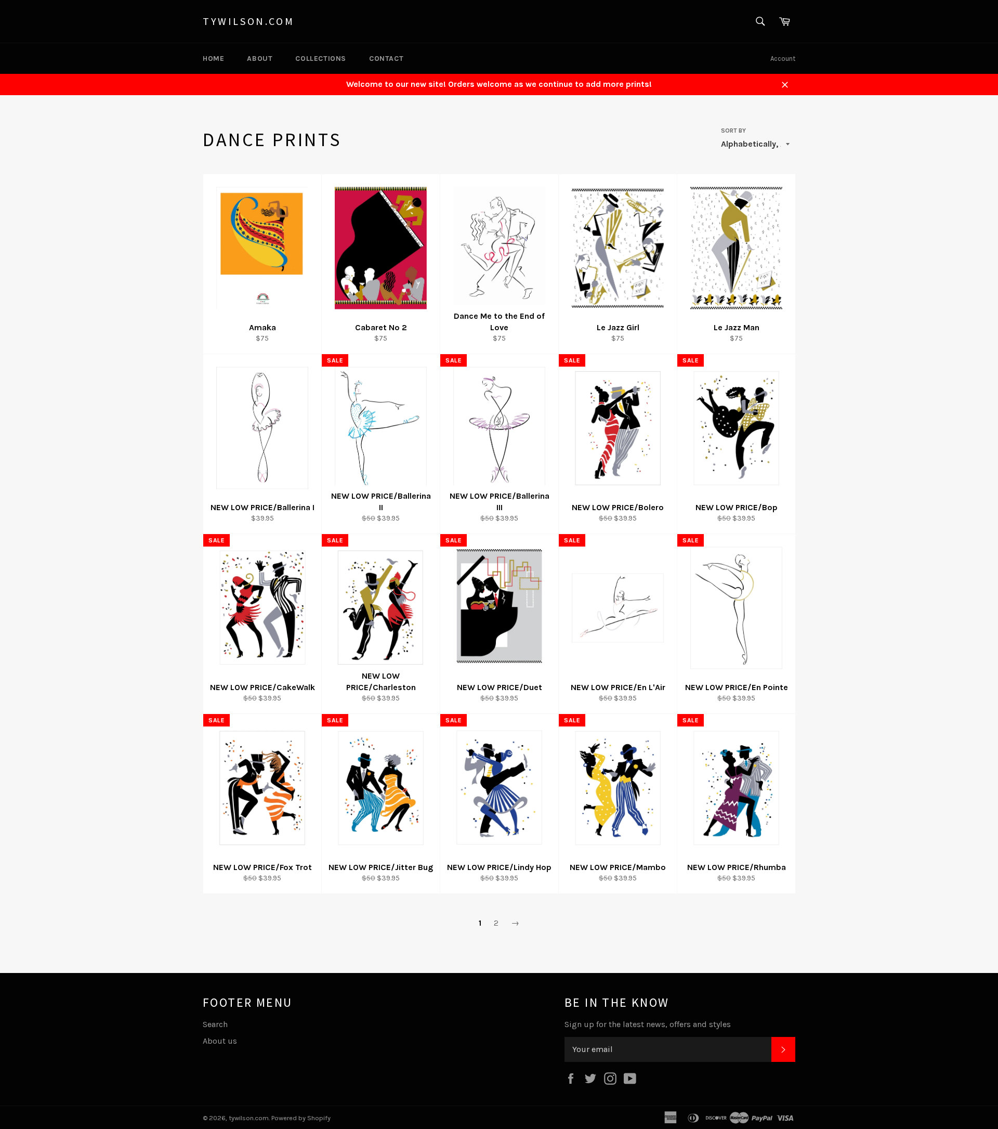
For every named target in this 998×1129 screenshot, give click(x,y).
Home (213, 58)
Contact (386, 58)
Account (782, 58)
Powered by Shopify (301, 1118)
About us (220, 1041)
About (259, 58)
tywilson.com (248, 21)
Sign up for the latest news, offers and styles (647, 1024)
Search (215, 1024)
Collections (320, 58)
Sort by (733, 130)
